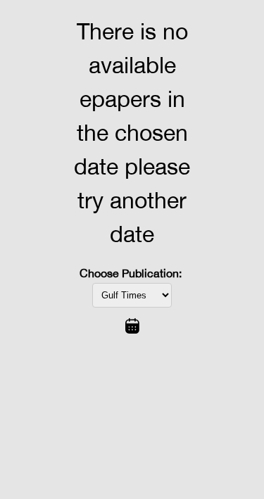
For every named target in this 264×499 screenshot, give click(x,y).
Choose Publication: (131, 273)
